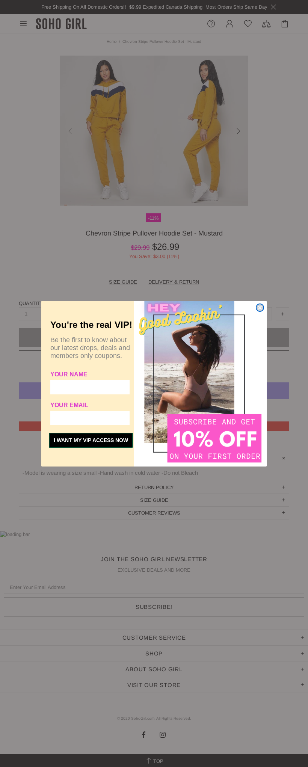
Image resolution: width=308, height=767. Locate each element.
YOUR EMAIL (69, 405)
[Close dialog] (260, 307)
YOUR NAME (69, 374)
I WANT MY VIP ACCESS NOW (91, 440)
